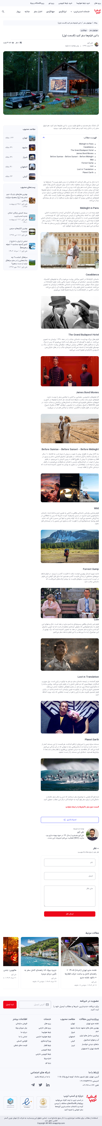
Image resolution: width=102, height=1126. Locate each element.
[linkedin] (48, 1085)
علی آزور (90, 43)
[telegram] (33, 1085)
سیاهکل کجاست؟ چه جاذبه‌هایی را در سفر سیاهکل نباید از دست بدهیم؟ (16, 260)
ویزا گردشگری (46, 1041)
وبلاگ (95, 23)
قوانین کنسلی (22, 1041)
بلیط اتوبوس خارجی (43, 1054)
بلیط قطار (47, 1045)
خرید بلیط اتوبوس (65, 3)
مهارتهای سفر (87, 23)
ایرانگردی (62, 11)
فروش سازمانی (21, 1023)
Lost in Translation (85, 169)
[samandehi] (43, 1103)
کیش (25, 176)
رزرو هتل (97, 3)
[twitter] (40, 1085)
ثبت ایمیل (10, 1004)
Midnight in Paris (86, 144)
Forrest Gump (88, 163)
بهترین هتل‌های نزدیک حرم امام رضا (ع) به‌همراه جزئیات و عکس (16, 197)
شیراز (25, 157)
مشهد (24, 147)
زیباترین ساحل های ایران (89, 1035)
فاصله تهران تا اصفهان (90, 1048)
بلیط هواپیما (46, 1032)
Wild (92, 160)
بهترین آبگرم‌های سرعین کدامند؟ (18, 230)
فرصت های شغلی (20, 1045)
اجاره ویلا (47, 1058)
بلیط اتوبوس (46, 1049)
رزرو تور (51, 3)
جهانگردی (50, 11)
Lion (92, 166)
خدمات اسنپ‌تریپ (82, 11)
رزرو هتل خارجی (45, 1028)
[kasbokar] (10, 1103)
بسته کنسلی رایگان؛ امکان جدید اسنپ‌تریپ (17, 215)
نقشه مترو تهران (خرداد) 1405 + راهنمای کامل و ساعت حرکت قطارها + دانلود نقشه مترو (81, 974)
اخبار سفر (38, 11)
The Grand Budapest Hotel (82, 150)
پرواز (18, 11)
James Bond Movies (85, 153)
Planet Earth (88, 172)
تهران (25, 137)
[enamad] (26, 1103)
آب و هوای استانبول (91, 1040)
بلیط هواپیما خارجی (43, 1036)
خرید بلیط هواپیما (83, 3)
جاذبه (27, 11)
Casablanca (89, 147)
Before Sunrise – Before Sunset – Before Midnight (72, 156)
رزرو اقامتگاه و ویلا (37, 3)
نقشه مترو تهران (92, 1023)
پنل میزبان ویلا (21, 1028)
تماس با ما (23, 1036)
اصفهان (23, 166)
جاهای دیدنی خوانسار (90, 1044)
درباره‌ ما (24, 1032)
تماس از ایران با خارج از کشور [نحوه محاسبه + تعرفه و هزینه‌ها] (16, 244)
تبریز (73, 1045)
